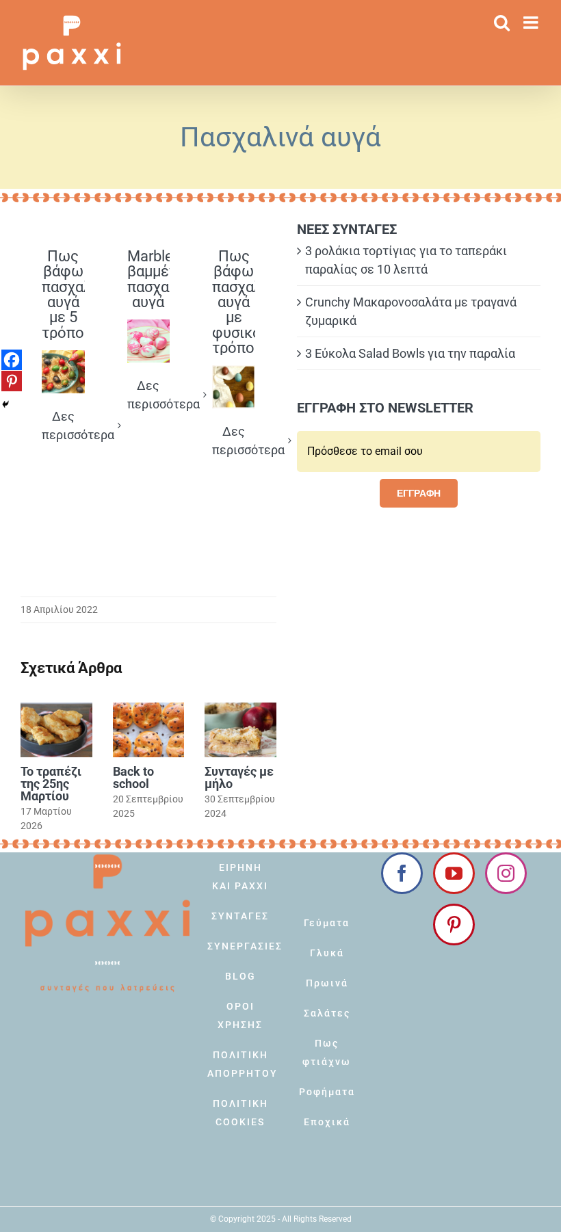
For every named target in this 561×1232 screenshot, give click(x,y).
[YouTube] (454, 873)
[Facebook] (11, 360)
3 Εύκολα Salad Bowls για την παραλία (410, 353)
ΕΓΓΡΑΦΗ (419, 493)
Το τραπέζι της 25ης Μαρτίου (51, 783)
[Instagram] (506, 873)
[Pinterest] (11, 381)
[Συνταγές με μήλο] (240, 730)
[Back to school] (149, 730)
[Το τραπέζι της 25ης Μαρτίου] (56, 730)
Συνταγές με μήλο (239, 777)
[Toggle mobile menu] (531, 22)
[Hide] (5, 404)
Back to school (133, 777)
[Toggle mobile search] (502, 22)
